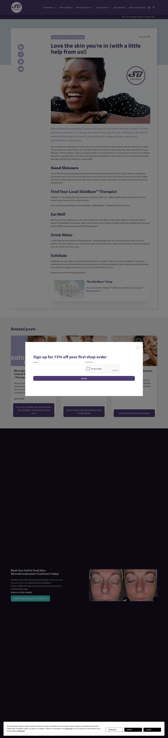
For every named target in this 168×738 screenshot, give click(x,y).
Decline (129, 730)
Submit (84, 378)
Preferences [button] (21, 731)
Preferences (112, 730)
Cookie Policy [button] (68, 728)
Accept (148, 730)
